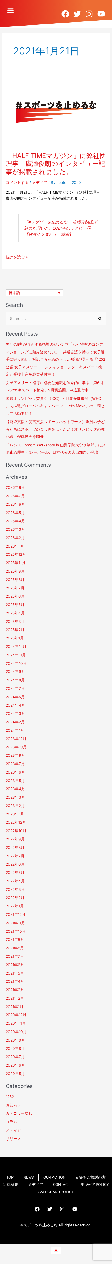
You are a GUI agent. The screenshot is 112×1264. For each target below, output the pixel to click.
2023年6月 (15, 772)
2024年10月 (16, 663)
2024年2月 (15, 722)
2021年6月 (15, 965)
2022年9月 (15, 839)
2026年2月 (15, 538)
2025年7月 (15, 588)
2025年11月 (16, 563)
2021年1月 (14, 1007)
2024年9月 (15, 671)
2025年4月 (15, 613)
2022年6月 (15, 864)
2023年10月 (16, 747)
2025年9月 (15, 571)
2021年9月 (15, 939)
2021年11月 (15, 923)
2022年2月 (15, 897)
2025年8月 (15, 579)
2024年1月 (15, 730)
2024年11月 (16, 655)
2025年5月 (15, 604)
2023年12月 (16, 739)
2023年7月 (15, 764)
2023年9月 (15, 755)
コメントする (17, 182)
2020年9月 (15, 1040)
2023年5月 (15, 780)
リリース (13, 1138)
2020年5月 (15, 1073)
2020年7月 (15, 1057)
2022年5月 (15, 872)
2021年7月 (15, 956)
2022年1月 (15, 906)
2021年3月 (15, 990)
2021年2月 (15, 998)
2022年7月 (15, 856)
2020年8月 (15, 1048)
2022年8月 (15, 847)
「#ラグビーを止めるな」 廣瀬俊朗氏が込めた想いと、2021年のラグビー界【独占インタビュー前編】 (60, 228)
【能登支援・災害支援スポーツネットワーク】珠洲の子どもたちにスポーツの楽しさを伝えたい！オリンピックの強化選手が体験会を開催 (55, 429)
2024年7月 (15, 688)
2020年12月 (16, 1015)
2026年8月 (15, 487)
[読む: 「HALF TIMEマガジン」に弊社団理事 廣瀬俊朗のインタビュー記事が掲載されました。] (56, 111)
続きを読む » (17, 257)
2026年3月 (15, 529)
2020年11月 (16, 1023)
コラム (11, 1122)
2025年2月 (15, 630)
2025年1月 (15, 638)
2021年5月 (15, 973)
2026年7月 (15, 496)
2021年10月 (16, 931)
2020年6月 (15, 1065)
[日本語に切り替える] (56, 1250)
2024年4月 (15, 705)
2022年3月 (15, 889)
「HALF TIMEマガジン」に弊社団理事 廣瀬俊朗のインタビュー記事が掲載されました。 (56, 163)
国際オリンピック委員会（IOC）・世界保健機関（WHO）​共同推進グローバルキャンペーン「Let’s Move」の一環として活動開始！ (55, 406)
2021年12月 (16, 914)
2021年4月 (15, 981)
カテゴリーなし (19, 1113)
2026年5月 (15, 513)
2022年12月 (16, 822)
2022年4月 (15, 881)
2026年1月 (15, 546)
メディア (39, 182)
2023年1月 (15, 814)
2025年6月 (15, 596)
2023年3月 (15, 797)
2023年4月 (15, 789)
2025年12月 (16, 554)
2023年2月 (15, 805)
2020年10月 (16, 1032)
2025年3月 (15, 621)
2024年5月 (15, 697)
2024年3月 (15, 713)
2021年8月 (15, 948)
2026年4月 (15, 521)
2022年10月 (16, 831)
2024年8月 (15, 680)
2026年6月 (15, 504)
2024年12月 (16, 646)
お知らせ (13, 1105)
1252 (10, 1097)
